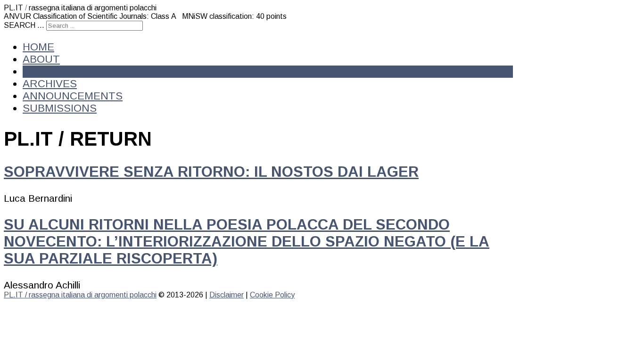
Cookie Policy (272, 295)
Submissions (60, 108)
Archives (50, 84)
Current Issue (67, 71)
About (41, 59)
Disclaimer (226, 295)
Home (38, 47)
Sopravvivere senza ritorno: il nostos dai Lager (211, 172)
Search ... (24, 25)
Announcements (73, 96)
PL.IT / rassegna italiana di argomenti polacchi (80, 295)
